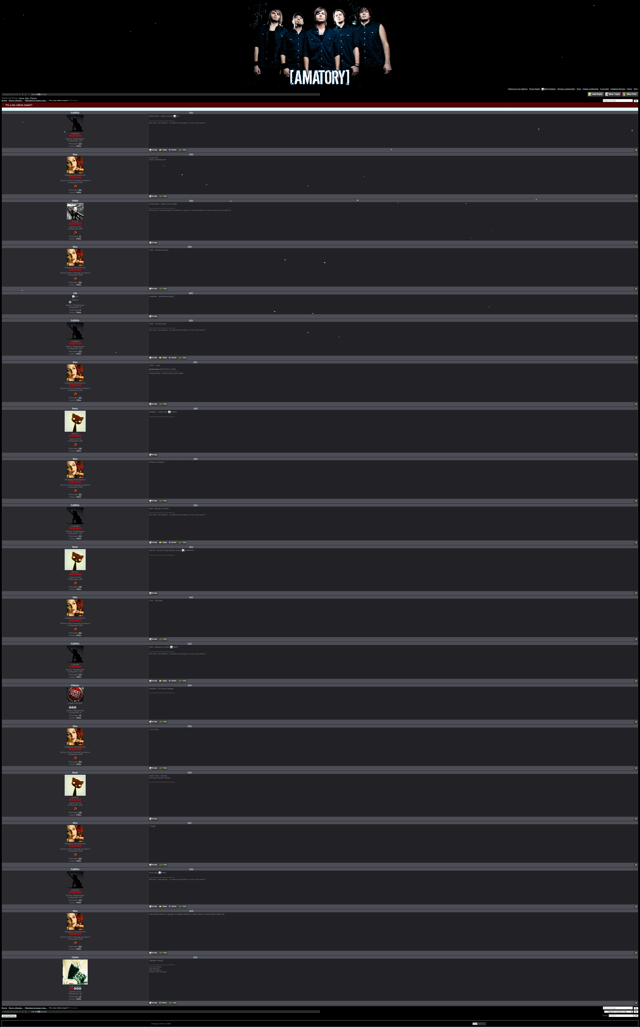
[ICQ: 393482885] (172, 1003)
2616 (190, 772)
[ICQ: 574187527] (163, 196)
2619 (191, 911)
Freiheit (75, 957)
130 (35, 94)
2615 (190, 726)
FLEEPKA (75, 113)
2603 (191, 201)
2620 (195, 957)
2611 (191, 547)
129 (32, 94)
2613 (190, 643)
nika (75, 293)
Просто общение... (16, 100)
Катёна (21, 98)
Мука (75, 154)
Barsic (75, 408)
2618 (191, 869)
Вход (579, 89)
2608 (196, 408)
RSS (635, 89)
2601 (191, 113)
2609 (196, 459)
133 (44, 94)
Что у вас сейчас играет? (58, 100)
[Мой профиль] (549, 89)
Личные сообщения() (566, 89)
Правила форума (617, 89)
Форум (4, 100)
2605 (191, 293)
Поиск (629, 89)
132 (41, 94)
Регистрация (534, 89)
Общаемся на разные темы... (36, 100)
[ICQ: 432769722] (163, 722)
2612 (191, 597)
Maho (27, 98)
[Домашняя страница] (172, 150)
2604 (190, 247)
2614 (190, 685)
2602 (191, 154)
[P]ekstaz (33, 98)
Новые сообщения (590, 89)
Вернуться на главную (518, 89)
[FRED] (75, 201)
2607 (195, 362)
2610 (196, 505)
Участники (604, 89)
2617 (190, 823)
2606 (191, 320)
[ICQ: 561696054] (182, 150)
